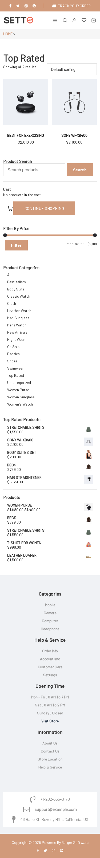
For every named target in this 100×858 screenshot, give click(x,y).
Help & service (50, 767)
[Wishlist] (84, 20)
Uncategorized (19, 382)
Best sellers (16, 282)
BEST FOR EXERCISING (25, 135)
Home (8, 33)
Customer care (50, 667)
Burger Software (75, 842)
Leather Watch (19, 310)
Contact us (50, 751)
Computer (50, 620)
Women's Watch (20, 404)
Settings (50, 675)
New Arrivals (17, 332)
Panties (13, 353)
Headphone (50, 628)
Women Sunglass (21, 397)
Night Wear (16, 339)
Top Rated (15, 375)
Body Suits (16, 289)
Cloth (11, 303)
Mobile (50, 604)
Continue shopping (44, 208)
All (9, 274)
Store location (50, 759)
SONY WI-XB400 (74, 135)
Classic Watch (18, 296)
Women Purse (18, 389)
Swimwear (15, 368)
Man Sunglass (18, 317)
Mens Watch (16, 325)
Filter (16, 245)
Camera (50, 612)
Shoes (12, 361)
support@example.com (56, 809)
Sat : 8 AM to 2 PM (50, 705)
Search (80, 169)
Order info (50, 651)
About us (50, 743)
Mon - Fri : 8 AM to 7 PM (50, 697)
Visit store (50, 721)
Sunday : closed (50, 713)
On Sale (13, 346)
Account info (50, 659)
